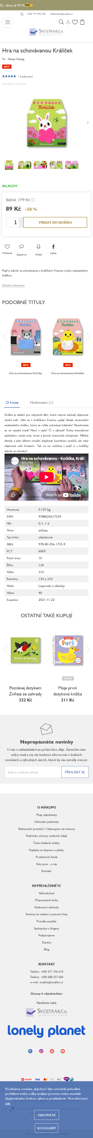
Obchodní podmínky (46, 821)
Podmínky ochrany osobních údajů (46, 835)
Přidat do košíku (55, 222)
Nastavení (46, 1115)
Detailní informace (13, 285)
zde (7, 1103)
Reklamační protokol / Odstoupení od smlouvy (46, 829)
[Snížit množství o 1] (21, 224)
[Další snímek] (88, 122)
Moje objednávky (46, 815)
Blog (46, 949)
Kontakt (46, 871)
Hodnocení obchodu (46, 907)
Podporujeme (46, 935)
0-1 (40, 523)
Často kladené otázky (46, 843)
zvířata (43, 530)
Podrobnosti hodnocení (14, 83)
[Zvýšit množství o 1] (21, 219)
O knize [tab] (12, 402)
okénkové (45, 537)
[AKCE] (25, 337)
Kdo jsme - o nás (46, 864)
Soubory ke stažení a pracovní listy (46, 914)
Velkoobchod (46, 893)
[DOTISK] (67, 650)
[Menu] (7, 22)
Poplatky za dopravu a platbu (46, 850)
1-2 (47, 523)
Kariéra (46, 942)
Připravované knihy (46, 900)
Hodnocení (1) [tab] (41, 402)
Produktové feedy (47, 857)
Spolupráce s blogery (46, 928)
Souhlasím (46, 1128)
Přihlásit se (75, 772)
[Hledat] (61, 22)
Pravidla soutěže (46, 921)
